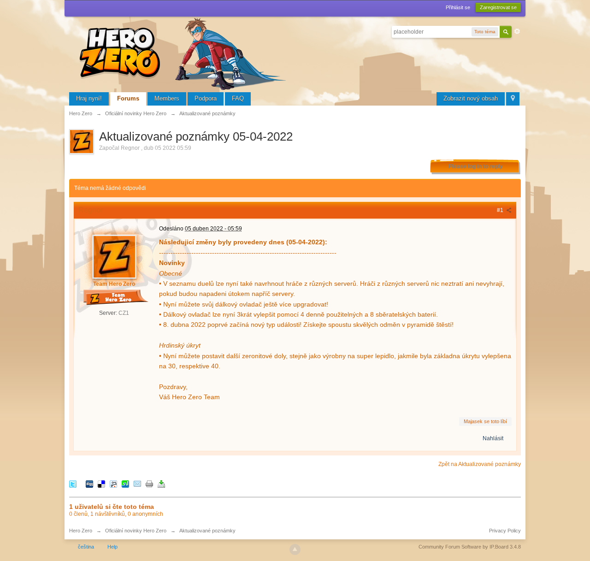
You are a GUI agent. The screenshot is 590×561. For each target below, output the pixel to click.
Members (166, 98)
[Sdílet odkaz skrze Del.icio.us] (101, 483)
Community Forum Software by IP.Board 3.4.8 (470, 546)
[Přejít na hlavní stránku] (184, 52)
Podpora (206, 98)
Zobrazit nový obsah (470, 98)
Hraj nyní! (89, 98)
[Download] (161, 483)
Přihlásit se (458, 7)
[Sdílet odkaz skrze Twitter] (73, 483)
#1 (501, 210)
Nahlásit (493, 438)
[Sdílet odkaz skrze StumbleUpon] (125, 483)
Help (112, 546)
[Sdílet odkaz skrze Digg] (89, 483)
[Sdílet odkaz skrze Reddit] (113, 483)
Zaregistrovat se (498, 7)
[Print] (149, 483)
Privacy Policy (505, 530)
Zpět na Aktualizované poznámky (479, 464)
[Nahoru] (295, 549)
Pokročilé (517, 31)
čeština (86, 546)
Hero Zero (80, 530)
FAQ (238, 98)
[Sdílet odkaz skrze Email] (137, 483)
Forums (128, 98)
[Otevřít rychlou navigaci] (512, 99)
